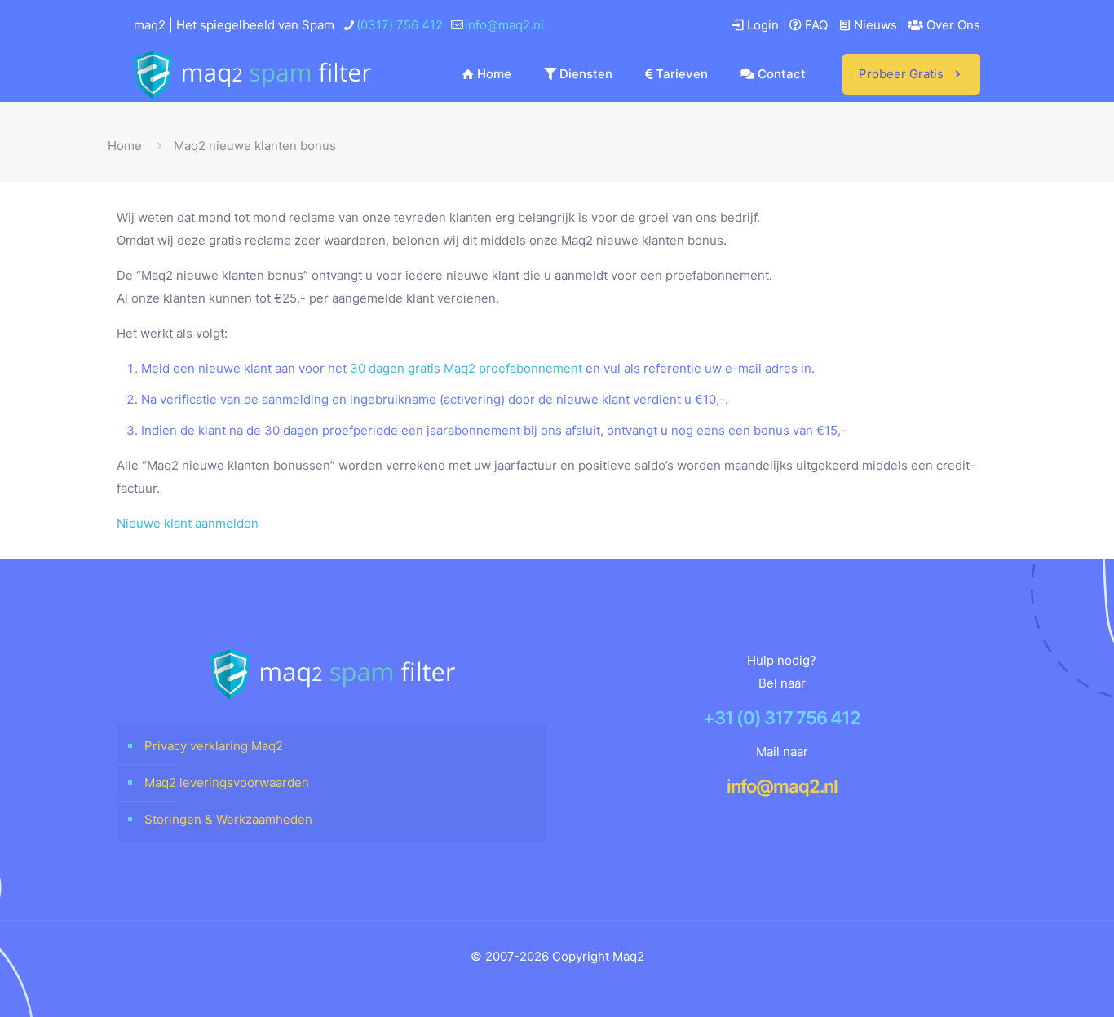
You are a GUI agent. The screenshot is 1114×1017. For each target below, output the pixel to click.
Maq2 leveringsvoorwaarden (226, 782)
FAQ (815, 25)
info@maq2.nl (504, 25)
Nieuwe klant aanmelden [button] (188, 523)
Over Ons (951, 25)
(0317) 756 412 (399, 25)
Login (761, 25)
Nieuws (874, 25)
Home (125, 145)
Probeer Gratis (901, 74)
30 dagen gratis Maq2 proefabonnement (466, 368)
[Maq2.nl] (252, 74)
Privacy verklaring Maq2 (213, 746)
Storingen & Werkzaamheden (228, 819)
